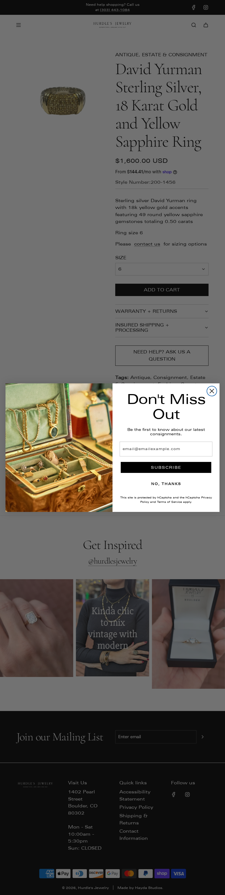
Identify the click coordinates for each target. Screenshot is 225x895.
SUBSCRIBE (166, 467)
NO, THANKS (166, 484)
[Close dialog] (212, 391)
